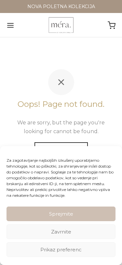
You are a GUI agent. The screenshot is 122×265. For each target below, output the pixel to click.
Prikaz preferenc (61, 249)
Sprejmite (61, 214)
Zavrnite (61, 232)
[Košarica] (111, 25)
